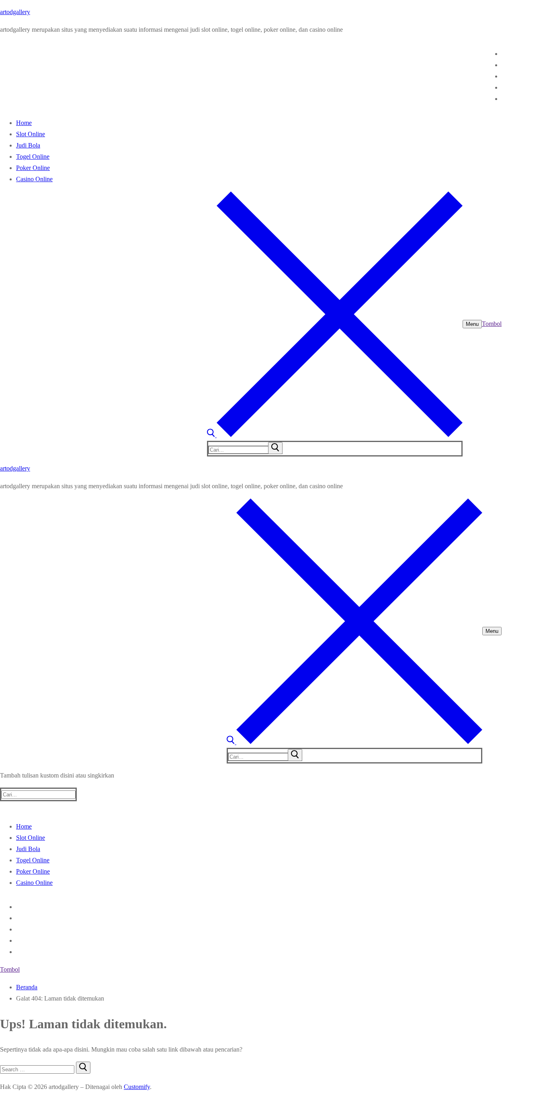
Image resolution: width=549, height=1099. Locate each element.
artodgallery (15, 11)
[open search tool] (335, 435)
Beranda (26, 987)
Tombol (492, 323)
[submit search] (275, 448)
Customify (137, 1086)
